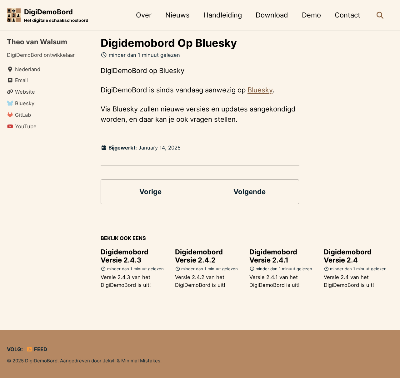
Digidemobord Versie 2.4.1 (273, 256)
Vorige (150, 192)
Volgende (249, 192)
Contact (347, 15)
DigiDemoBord (56, 15)
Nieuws (177, 15)
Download (272, 15)
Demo (311, 15)
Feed (40, 349)
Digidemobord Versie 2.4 (348, 256)
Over (144, 15)
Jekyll (109, 361)
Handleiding (222, 15)
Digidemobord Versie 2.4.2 (199, 256)
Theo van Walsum (37, 42)
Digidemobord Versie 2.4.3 (124, 256)
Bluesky (260, 90)
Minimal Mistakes (140, 361)
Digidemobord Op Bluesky (169, 43)
